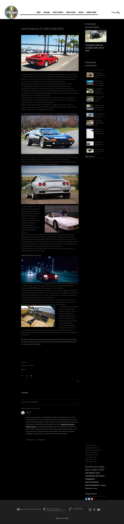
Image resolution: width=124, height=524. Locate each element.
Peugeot (103, 485)
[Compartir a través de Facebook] (22, 376)
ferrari (32, 365)
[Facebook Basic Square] (86, 499)
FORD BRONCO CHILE (92, 473)
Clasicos (87, 470)
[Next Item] (103, 36)
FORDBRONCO (90, 479)
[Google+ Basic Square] (92, 499)
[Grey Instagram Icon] (90, 509)
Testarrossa (25, 365)
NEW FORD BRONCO (92, 482)
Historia (23, 369)
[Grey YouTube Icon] (98, 509)
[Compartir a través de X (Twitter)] (27, 376)
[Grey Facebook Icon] (94, 509)
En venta (101, 470)
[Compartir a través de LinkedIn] (31, 376)
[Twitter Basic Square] (89, 499)
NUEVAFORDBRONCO (92, 485)
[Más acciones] (77, 413)
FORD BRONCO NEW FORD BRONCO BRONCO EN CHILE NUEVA (95, 476)
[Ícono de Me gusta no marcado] (27, 440)
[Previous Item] (88, 36)
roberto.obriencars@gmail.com (30, 509)
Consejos (94, 470)
